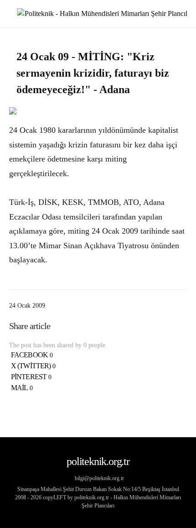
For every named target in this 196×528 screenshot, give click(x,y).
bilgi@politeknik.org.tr (99, 478)
